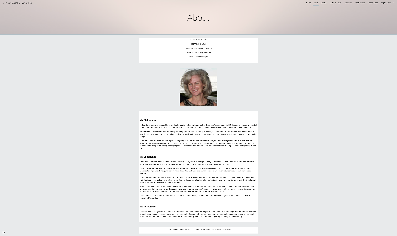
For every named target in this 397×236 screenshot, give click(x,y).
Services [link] (348, 3)
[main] (198, 17)
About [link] (316, 3)
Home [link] (308, 3)
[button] (394, 2)
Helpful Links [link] (386, 3)
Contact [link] (324, 3)
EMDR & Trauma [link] (336, 3)
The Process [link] (360, 3)
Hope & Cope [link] (373, 3)
